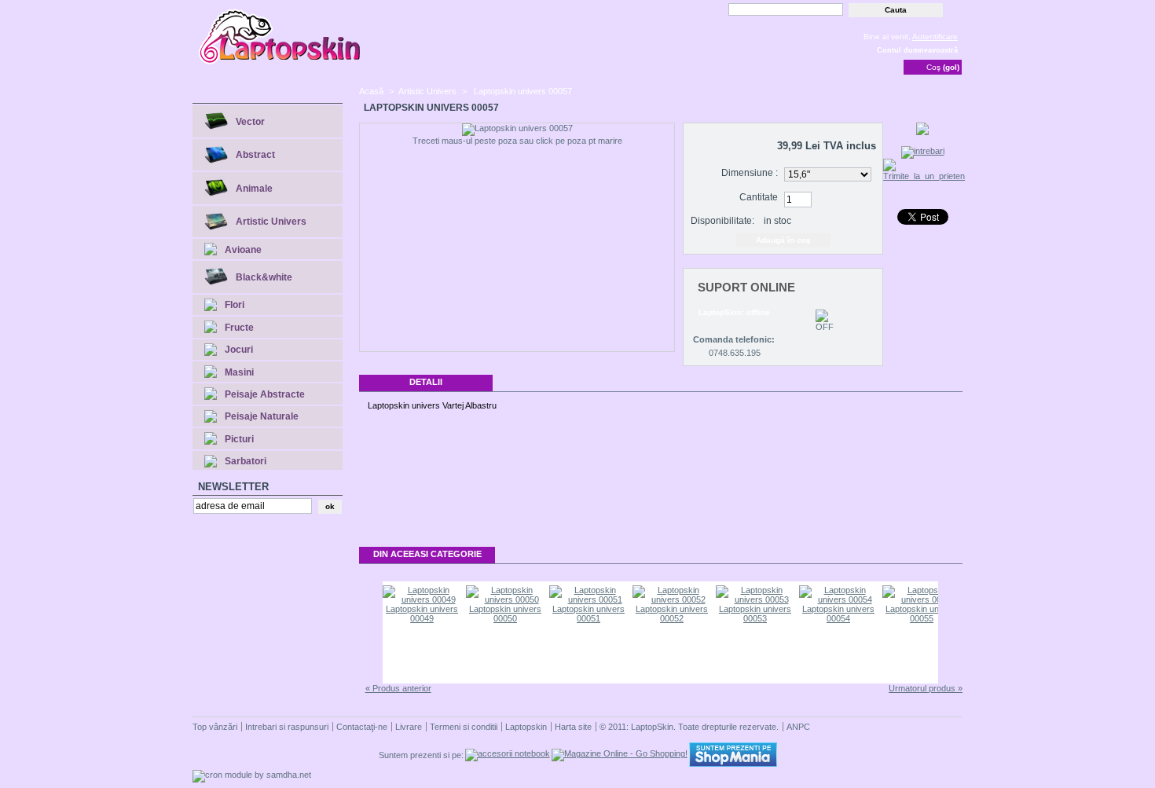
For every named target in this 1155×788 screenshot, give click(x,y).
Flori (234, 304)
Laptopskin (526, 726)
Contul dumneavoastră (917, 50)
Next (951, 632)
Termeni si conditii (463, 726)
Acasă (371, 91)
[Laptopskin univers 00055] (921, 599)
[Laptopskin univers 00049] (422, 599)
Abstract (255, 154)
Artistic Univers (271, 221)
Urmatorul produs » (925, 688)
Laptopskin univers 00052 (672, 613)
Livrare (408, 726)
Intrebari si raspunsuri (286, 726)
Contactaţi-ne (361, 726)
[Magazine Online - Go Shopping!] (620, 753)
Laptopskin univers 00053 (755, 613)
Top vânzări (214, 726)
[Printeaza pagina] (922, 132)
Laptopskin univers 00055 (922, 613)
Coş (942, 67)
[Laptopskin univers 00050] (505, 599)
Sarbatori (245, 461)
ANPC (798, 726)
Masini (239, 372)
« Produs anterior (398, 688)
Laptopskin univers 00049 (422, 613)
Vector (250, 121)
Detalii (425, 382)
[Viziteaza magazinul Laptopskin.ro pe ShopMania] (733, 763)
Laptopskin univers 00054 (838, 613)
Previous (369, 632)
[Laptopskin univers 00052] (671, 599)
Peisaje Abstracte (265, 394)
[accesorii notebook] (507, 753)
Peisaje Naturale (262, 416)
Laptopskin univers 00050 (505, 613)
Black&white (264, 277)
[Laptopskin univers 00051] (588, 599)
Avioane (243, 249)
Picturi (239, 439)
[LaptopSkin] (280, 63)
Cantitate (758, 197)
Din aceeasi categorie (427, 554)
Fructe (239, 327)
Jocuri (239, 349)
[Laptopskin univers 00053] (755, 599)
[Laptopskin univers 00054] (838, 599)
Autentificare (935, 36)
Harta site (573, 726)
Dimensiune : (749, 172)
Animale (254, 188)
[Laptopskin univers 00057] (517, 129)
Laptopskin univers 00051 (588, 613)
